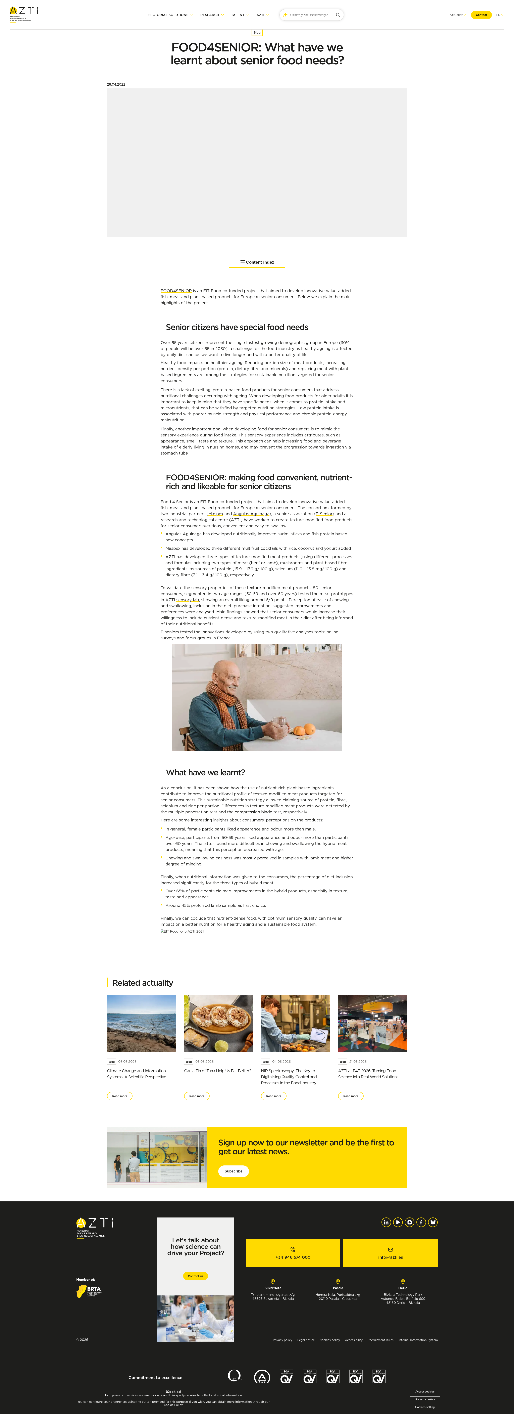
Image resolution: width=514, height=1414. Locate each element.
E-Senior (324, 513)
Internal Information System (418, 1340)
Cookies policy (330, 1340)
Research (209, 15)
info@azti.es (390, 1257)
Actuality (456, 14)
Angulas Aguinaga (251, 513)
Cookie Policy (173, 1405)
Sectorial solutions (168, 15)
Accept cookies (424, 1391)
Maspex (215, 513)
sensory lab (187, 599)
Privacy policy (282, 1340)
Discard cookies (425, 1399)
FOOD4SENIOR (176, 290)
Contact (481, 15)
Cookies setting (425, 1407)
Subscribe (234, 1171)
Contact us (195, 1276)
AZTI (260, 15)
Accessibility (354, 1340)
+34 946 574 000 (292, 1257)
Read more (119, 1096)
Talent (237, 15)
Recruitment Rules (381, 1340)
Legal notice (306, 1340)
